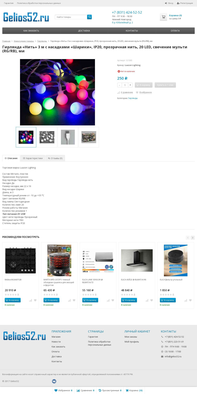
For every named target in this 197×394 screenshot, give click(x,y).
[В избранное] (35, 300)
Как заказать (31, 30)
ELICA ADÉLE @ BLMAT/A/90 (133, 279)
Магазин (56, 336)
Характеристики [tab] (34, 158)
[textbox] (73, 17)
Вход (170, 3)
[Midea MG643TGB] (20, 260)
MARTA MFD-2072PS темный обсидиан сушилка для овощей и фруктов (59, 282)
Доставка (84, 30)
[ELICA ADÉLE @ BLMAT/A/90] (137, 260)
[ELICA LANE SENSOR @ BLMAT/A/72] (98, 260)
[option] (26, 137)
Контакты (132, 30)
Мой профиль (132, 341)
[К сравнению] (30, 300)
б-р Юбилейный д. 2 (122, 22)
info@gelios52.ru (173, 356)
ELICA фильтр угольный (171, 279)
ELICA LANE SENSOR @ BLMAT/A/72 (92, 281)
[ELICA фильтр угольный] (175, 260)
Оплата (175, 30)
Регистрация (186, 3)
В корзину (14, 300)
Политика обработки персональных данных (39, 3)
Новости (56, 341)
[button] (188, 238)
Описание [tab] (12, 158)
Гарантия (8, 3)
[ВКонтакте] (54, 381)
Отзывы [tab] (56, 158)
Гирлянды (133, 98)
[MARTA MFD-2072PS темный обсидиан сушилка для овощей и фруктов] (59, 260)
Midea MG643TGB (13, 279)
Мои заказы (131, 336)
